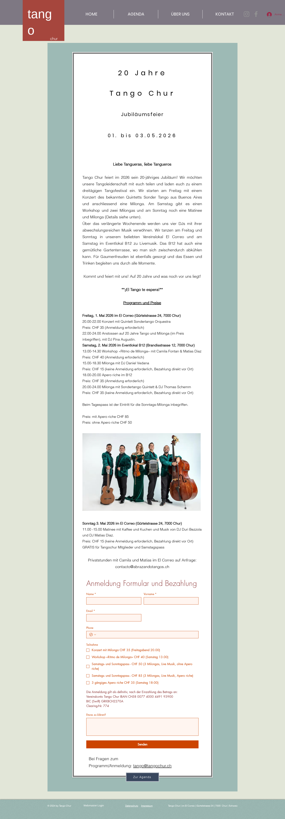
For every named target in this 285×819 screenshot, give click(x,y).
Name (91, 594)
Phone (89, 627)
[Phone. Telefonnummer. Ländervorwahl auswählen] (93, 634)
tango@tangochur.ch (152, 765)
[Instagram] (246, 14)
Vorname (150, 594)
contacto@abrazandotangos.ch (142, 566)
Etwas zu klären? (96, 714)
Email (90, 611)
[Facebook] (256, 14)
